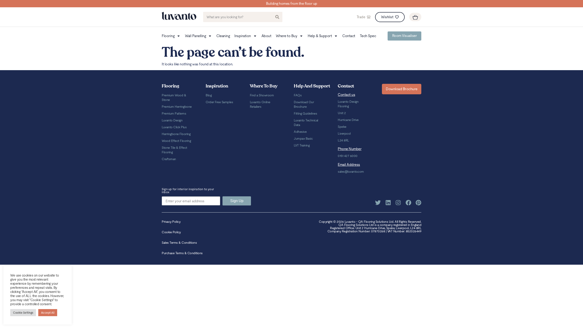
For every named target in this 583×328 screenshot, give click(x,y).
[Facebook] (408, 202)
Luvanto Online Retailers (260, 104)
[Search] (277, 17)
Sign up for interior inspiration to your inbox (188, 191)
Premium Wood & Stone (174, 97)
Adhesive (300, 131)
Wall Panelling (195, 36)
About (266, 36)
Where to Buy (286, 36)
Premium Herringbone (177, 106)
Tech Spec (368, 36)
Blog (209, 95)
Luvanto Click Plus (174, 127)
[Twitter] (378, 202)
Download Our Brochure (304, 104)
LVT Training (301, 145)
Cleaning (223, 36)
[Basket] (415, 17)
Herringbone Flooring (176, 134)
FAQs (298, 95)
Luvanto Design (172, 120)
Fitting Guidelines (305, 113)
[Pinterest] (418, 202)
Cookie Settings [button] (23, 312)
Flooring (168, 36)
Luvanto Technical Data (306, 122)
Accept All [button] (47, 312)
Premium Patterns (174, 113)
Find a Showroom (262, 95)
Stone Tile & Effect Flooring (174, 150)
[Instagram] (398, 202)
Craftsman (169, 159)
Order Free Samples (219, 102)
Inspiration (242, 36)
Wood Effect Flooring (176, 141)
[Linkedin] (388, 202)
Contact (348, 36)
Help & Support (320, 36)
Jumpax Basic (303, 138)
